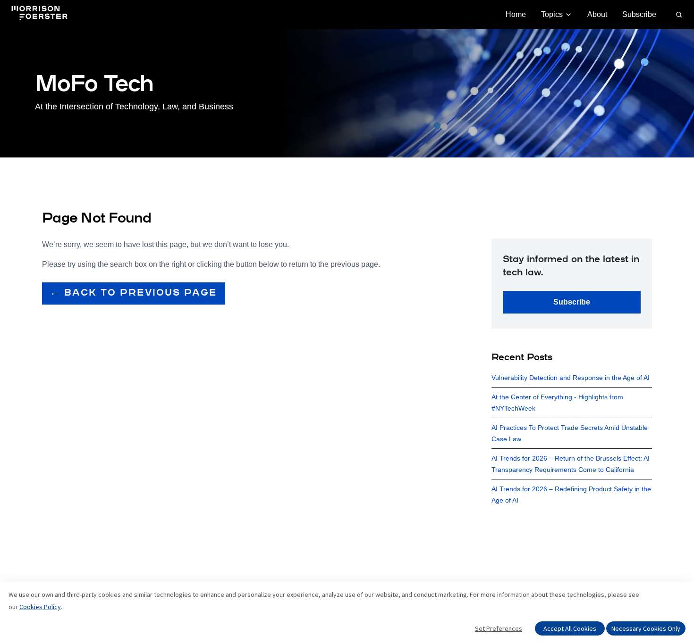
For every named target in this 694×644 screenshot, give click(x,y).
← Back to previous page (133, 293)
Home (516, 14)
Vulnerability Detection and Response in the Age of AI (570, 377)
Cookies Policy (40, 607)
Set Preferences (498, 628)
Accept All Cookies (569, 628)
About (597, 14)
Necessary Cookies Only (645, 628)
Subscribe (639, 14)
